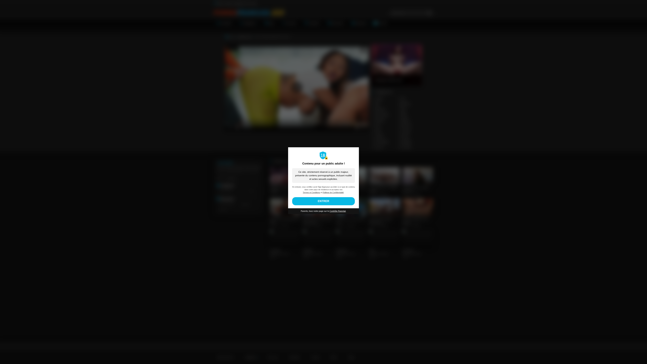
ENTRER (323, 201)
